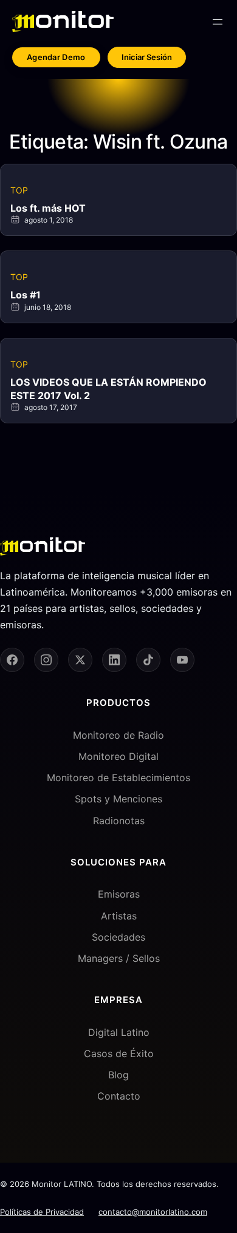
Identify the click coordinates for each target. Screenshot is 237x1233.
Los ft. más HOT (48, 208)
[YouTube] (182, 660)
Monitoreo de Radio (118, 735)
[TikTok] (148, 660)
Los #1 (25, 295)
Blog (118, 1075)
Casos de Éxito (119, 1053)
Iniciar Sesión (147, 57)
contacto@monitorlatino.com (152, 1212)
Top (19, 190)
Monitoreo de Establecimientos (118, 777)
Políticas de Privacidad (42, 1212)
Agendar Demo (56, 57)
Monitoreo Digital (118, 756)
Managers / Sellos (119, 958)
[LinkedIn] (114, 660)
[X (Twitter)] (80, 660)
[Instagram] (46, 660)
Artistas (119, 916)
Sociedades (118, 937)
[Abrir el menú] (217, 22)
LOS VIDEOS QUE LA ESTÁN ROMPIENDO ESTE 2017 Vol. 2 (108, 388)
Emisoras (119, 894)
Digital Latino (118, 1032)
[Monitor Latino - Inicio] (63, 21)
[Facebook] (12, 660)
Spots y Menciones (118, 799)
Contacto (118, 1096)
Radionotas (119, 821)
